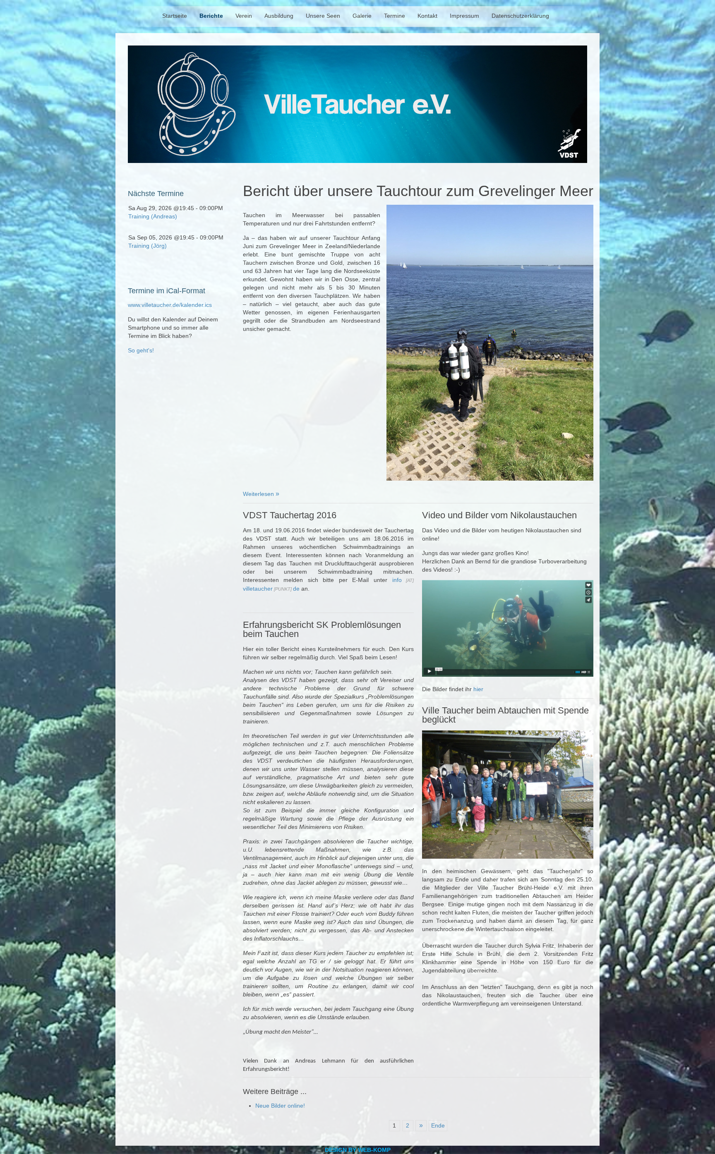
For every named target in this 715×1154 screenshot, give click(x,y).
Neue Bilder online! (280, 1105)
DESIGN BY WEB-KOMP (358, 1150)
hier (478, 689)
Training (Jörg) (147, 245)
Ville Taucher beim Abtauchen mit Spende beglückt (505, 715)
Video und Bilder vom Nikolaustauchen (499, 515)
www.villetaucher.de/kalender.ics (170, 305)
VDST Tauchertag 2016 (289, 515)
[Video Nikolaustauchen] (507, 674)
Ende (438, 1125)
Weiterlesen (259, 494)
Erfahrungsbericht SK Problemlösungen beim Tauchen (322, 629)
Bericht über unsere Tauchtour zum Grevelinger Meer (418, 190)
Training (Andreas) (152, 216)
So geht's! (141, 350)
